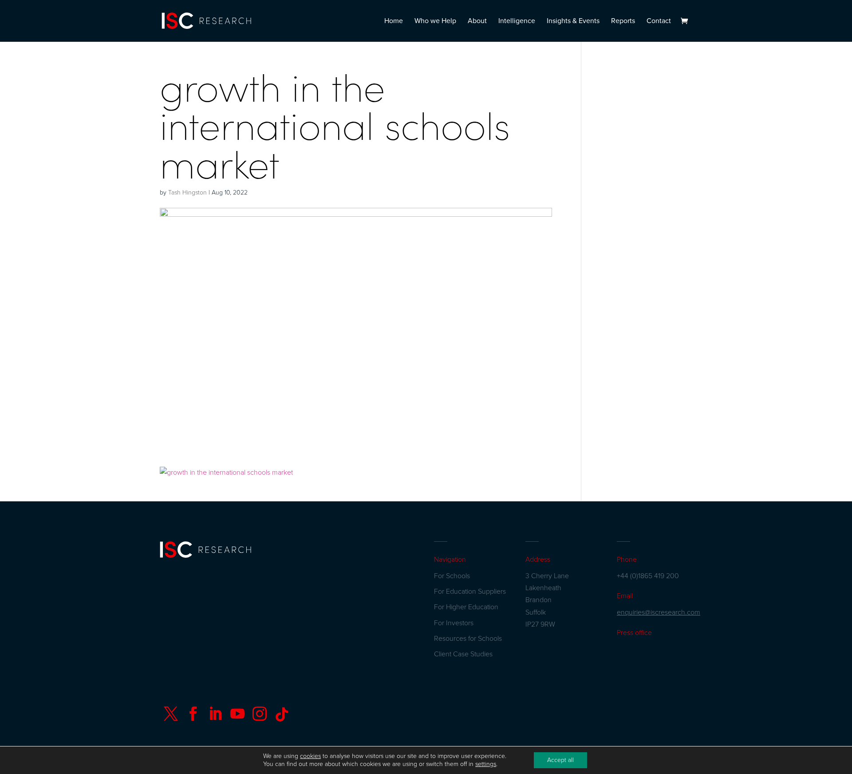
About (477, 21)
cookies (310, 756)
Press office (634, 632)
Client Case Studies (463, 654)
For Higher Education (466, 607)
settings (485, 764)
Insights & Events (573, 21)
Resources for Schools (468, 638)
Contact (659, 21)
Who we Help (435, 21)
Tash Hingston (187, 192)
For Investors (453, 623)
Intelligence (516, 21)
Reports (623, 21)
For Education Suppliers (470, 591)
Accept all (560, 760)
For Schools (452, 576)
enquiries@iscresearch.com (658, 612)
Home (393, 21)
